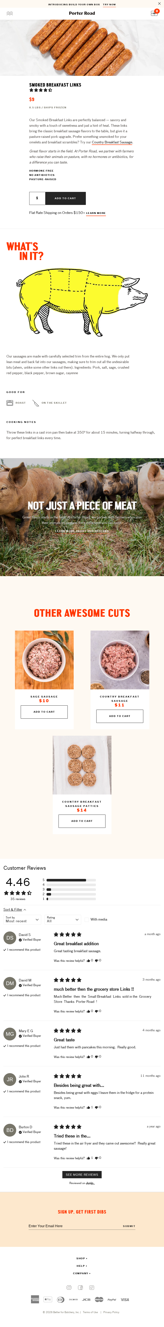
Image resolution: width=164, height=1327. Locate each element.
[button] (41, 90)
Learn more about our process (82, 531)
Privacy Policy (111, 1312)
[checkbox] (103, 919)
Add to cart (65, 198)
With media (99, 919)
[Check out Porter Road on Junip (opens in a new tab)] (90, 1183)
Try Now (109, 4)
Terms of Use (90, 1312)
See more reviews (82, 1174)
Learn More (96, 213)
